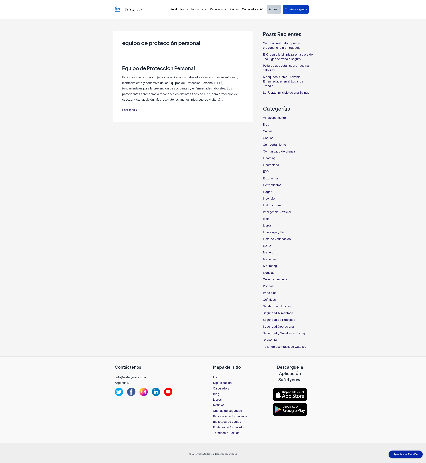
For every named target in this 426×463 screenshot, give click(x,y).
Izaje (266, 219)
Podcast (268, 286)
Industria (197, 9)
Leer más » (129, 110)
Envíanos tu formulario (228, 427)
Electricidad (271, 165)
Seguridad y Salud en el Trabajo (285, 333)
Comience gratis (296, 9)
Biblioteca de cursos (227, 421)
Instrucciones (272, 205)
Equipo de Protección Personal (158, 68)
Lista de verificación (277, 239)
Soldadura (270, 340)
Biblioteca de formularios (230, 416)
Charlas (268, 138)
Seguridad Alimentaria (278, 313)
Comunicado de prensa (279, 151)
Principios (269, 293)
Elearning (269, 158)
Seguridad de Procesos (279, 319)
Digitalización (222, 383)
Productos (177, 9)
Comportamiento (274, 144)
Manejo (268, 252)
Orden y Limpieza (275, 279)
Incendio (269, 198)
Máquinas (269, 259)
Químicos (269, 299)
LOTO (267, 245)
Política (234, 433)
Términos (219, 433)
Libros (267, 225)
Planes (234, 9)
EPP (266, 171)
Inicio (216, 377)
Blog (266, 124)
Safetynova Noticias (277, 306)
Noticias (268, 272)
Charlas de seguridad (227, 410)
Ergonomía (270, 178)
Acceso (274, 9)
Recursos (216, 9)
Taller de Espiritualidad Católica (284, 346)
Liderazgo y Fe (273, 232)
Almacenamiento (274, 117)
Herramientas (272, 185)
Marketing (270, 266)
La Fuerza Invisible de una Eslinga (286, 92)
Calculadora (221, 388)
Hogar (267, 192)
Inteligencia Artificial (277, 212)
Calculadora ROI (253, 9)
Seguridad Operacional (278, 326)
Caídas (267, 131)
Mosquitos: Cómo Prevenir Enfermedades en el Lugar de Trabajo (283, 81)
